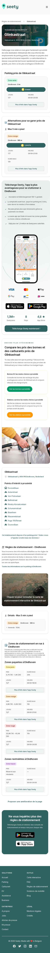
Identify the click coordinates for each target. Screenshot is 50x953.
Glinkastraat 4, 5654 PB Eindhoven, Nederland (22, 40)
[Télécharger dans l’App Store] (15, 306)
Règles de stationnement (11, 21)
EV (3, 891)
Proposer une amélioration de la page (25, 801)
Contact (5, 929)
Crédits (30, 916)
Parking (5, 882)
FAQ (28, 882)
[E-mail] (35, 946)
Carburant (6, 886)
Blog (29, 896)
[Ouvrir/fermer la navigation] (47, 7)
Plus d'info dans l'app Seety (26, 105)
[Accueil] (10, 7)
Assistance (6, 896)
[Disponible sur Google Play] (37, 306)
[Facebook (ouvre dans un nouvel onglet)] (14, 946)
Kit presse (6, 925)
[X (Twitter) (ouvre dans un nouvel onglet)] (19, 946)
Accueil (5, 877)
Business (5, 900)
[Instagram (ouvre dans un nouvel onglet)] (25, 946)
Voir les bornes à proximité (19, 389)
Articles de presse (9, 920)
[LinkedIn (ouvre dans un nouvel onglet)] (30, 946)
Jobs (4, 916)
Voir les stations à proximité (20, 415)
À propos (6, 911)
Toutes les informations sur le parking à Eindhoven (21, 566)
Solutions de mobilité (35, 891)
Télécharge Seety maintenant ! (26, 328)
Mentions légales (34, 911)
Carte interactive (34, 877)
